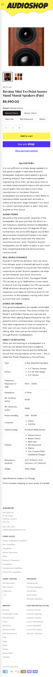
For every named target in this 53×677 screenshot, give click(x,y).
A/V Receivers (9, 583)
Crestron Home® (34, 610)
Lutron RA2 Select (34, 629)
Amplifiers (7, 548)
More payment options (26, 150)
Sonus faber (8, 653)
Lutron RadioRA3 (34, 625)
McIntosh (7, 625)
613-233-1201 (9, 526)
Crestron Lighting (34, 614)
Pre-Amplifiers (9, 544)
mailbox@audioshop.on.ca (14, 529)
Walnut (42, 119)
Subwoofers (32, 595)
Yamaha (6, 657)
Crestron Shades (34, 618)
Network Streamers (11, 560)
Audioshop (13, 667)
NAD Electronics (10, 633)
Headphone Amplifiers (12, 568)
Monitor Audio (9, 629)
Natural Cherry (11, 113)
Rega (5, 641)
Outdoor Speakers (35, 587)
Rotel (5, 645)
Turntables (7, 564)
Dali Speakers (9, 618)
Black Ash (9, 119)
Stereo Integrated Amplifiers (15, 540)
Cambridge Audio (10, 614)
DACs (5, 556)
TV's (4, 595)
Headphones (32, 583)
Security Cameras (34, 633)
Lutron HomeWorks (35, 621)
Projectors (7, 591)
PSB (4, 637)
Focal (5, 621)
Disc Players (8, 587)
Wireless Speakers (35, 599)
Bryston (6, 610)
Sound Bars (32, 591)
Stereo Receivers (10, 552)
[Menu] (2, 4)
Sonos (5, 649)
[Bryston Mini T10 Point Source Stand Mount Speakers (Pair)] (8, 77)
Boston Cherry (30, 113)
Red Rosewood (26, 119)
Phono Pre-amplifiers (12, 572)
